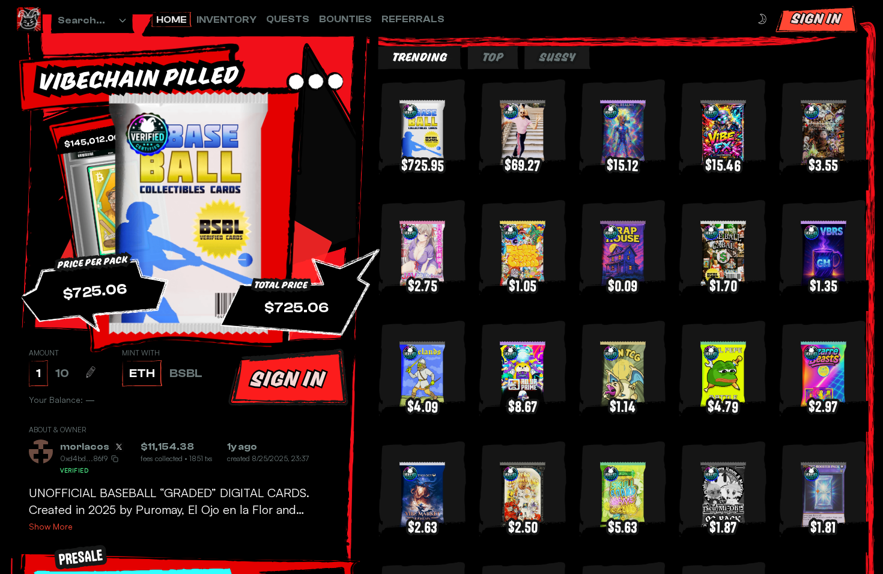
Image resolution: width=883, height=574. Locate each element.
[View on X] (119, 447)
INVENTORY (226, 19)
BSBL (185, 373)
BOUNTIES (345, 19)
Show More (51, 526)
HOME (171, 19)
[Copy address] (115, 459)
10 (62, 373)
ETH (142, 373)
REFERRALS (413, 19)
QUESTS (287, 19)
